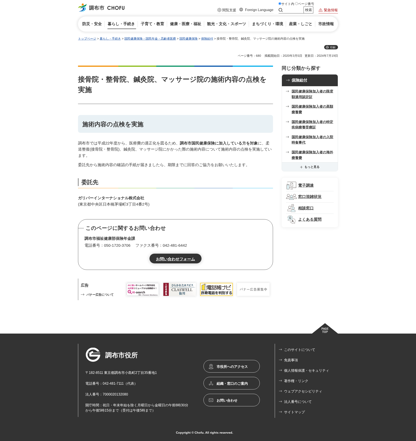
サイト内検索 (281, 10)
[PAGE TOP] (325, 328)
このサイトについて (299, 350)
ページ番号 (306, 4)
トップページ (87, 38)
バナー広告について (100, 294)
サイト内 (287, 4)
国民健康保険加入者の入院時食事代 (312, 139)
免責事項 (291, 360)
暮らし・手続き (110, 38)
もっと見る (312, 167)
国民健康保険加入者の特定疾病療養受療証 (312, 124)
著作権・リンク (296, 381)
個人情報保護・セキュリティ (306, 370)
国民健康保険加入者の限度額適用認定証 (312, 94)
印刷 (332, 47)
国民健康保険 (188, 38)
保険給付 (207, 38)
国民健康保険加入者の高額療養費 (312, 109)
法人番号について (298, 402)
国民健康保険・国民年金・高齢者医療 (150, 38)
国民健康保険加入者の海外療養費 (312, 155)
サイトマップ (294, 412)
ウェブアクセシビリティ (303, 391)
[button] (227, 10)
